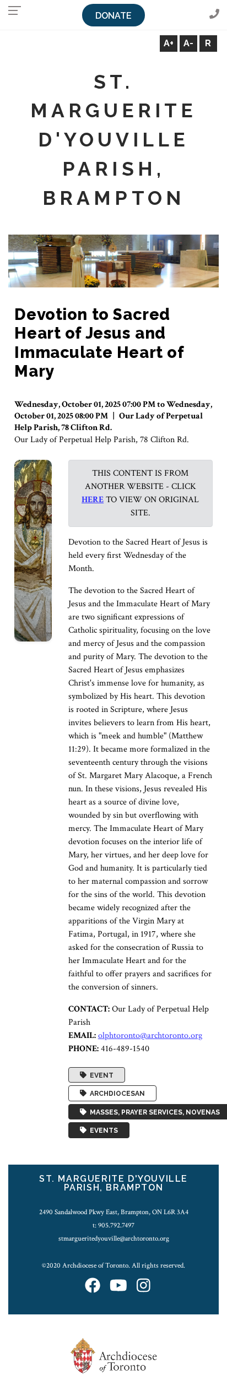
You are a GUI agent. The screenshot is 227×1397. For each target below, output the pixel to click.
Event (100, 1075)
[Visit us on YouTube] (118, 1286)
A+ (169, 43)
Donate (113, 15)
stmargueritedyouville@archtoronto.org (113, 1238)
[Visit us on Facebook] (92, 1286)
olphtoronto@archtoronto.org (150, 1035)
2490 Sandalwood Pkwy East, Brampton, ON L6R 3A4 (113, 1212)
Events (102, 1130)
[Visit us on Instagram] (143, 1286)
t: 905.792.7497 (113, 1225)
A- (188, 43)
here (93, 499)
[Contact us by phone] (214, 14)
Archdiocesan (116, 1093)
